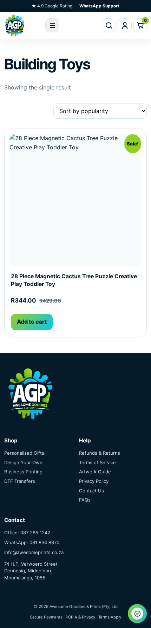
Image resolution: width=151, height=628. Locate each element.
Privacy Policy (94, 481)
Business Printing (23, 471)
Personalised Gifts (24, 453)
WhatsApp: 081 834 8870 (31, 542)
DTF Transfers (19, 481)
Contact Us (91, 490)
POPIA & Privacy (80, 617)
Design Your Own (23, 462)
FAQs (85, 500)
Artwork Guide (95, 471)
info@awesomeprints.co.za (34, 552)
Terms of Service (97, 462)
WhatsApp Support (99, 5)
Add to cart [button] (32, 321)
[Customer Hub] (125, 25)
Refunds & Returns (99, 453)
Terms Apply (110, 617)
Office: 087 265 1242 (27, 532)
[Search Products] (109, 25)
